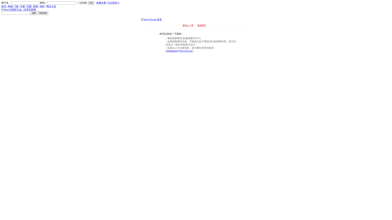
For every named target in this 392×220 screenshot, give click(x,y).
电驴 (42, 6)
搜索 (34, 13)
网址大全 (51, 6)
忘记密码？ (114, 3)
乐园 (29, 6)
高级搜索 (43, 13)
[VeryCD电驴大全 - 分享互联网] (18, 9)
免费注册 (101, 3)
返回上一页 (188, 25)
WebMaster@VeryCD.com (179, 51)
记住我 (83, 3)
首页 (3, 6)
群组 (35, 6)
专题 (22, 6)
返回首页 (201, 25)
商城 (10, 6)
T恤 (16, 6)
